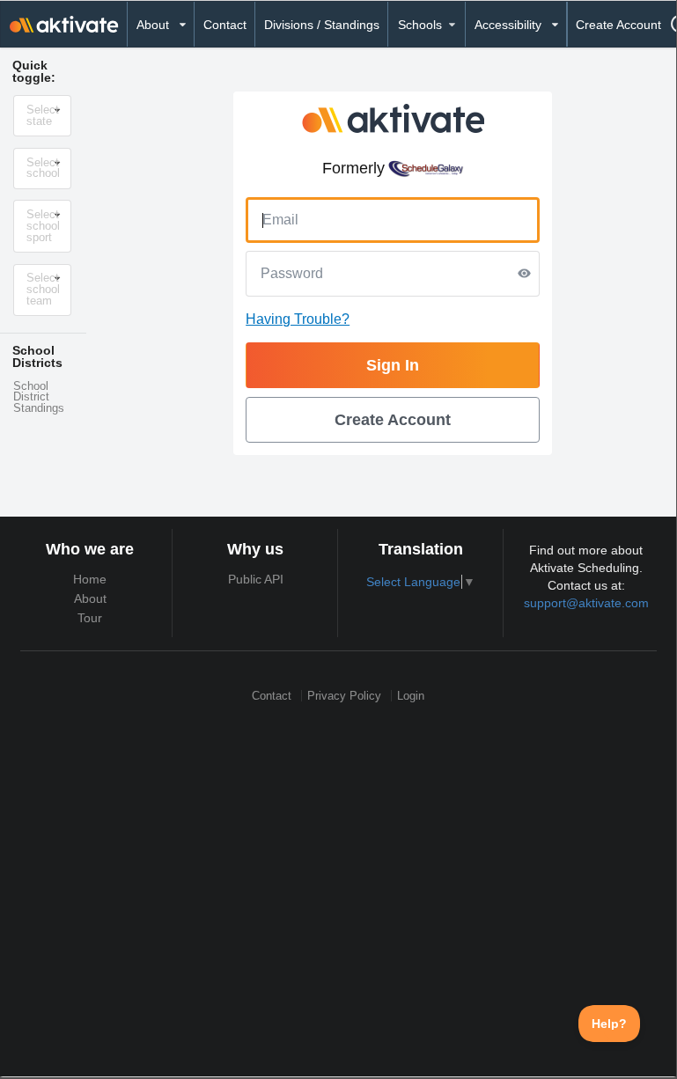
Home (90, 579)
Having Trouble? (298, 319)
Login (410, 695)
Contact (225, 25)
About (90, 598)
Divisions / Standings (321, 25)
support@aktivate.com (586, 603)
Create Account (618, 25)
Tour (89, 618)
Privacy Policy (344, 695)
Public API (255, 579)
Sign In (392, 365)
